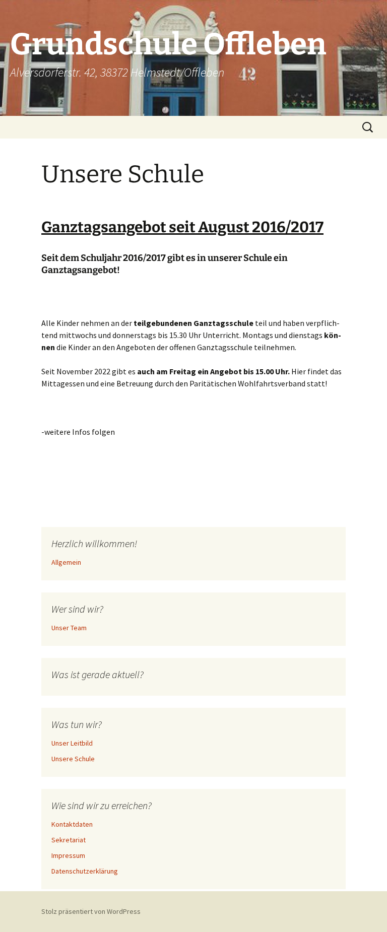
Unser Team (69, 627)
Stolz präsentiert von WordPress (91, 911)
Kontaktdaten (72, 824)
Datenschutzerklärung (84, 871)
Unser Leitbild (72, 743)
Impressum (68, 855)
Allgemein (66, 562)
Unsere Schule (73, 758)
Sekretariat (68, 839)
